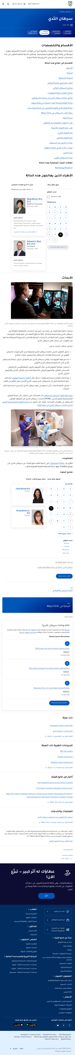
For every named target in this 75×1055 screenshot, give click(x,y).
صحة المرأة (68, 118)
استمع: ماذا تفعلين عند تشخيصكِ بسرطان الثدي (55, 817)
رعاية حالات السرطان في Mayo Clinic (57, 113)
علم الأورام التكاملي (64, 138)
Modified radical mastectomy (62, 762)
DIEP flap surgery (66, 751)
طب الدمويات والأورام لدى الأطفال (58, 123)
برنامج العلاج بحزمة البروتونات (60, 93)
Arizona (66, 543)
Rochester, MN (56, 197)
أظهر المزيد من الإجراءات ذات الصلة (60, 768)
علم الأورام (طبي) (65, 133)
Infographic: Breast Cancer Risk (61, 726)
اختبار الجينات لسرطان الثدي (63, 731)
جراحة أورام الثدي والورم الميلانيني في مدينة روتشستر (50, 108)
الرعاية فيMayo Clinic (33, 32)
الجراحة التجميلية (66, 78)
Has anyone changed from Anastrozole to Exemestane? (49, 668)
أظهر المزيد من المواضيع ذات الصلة (60, 736)
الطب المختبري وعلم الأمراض (60, 83)
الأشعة (69, 68)
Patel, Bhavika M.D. (22, 489)
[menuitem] (67, 32)
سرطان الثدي (60, 19)
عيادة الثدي (68, 153)
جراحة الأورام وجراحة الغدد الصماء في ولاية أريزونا (52, 103)
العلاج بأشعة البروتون (21, 378)
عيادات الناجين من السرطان (61, 143)
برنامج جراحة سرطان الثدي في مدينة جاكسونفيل (52, 98)
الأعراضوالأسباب (67, 32)
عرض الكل (65, 553)
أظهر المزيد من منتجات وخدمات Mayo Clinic (57, 822)
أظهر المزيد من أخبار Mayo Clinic (61, 802)
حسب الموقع (52, 192)
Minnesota (65, 550)
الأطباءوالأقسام (44, 32)
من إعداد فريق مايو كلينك (64, 562)
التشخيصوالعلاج (56, 32)
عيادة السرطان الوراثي (63, 158)
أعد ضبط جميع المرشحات (58, 247)
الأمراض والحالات (64, 12)
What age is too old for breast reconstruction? (52, 649)
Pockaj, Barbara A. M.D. (23, 512)
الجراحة (70, 73)
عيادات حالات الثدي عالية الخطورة (58, 148)
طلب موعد (65, 25)
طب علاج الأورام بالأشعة (62, 128)
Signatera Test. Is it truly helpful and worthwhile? (51, 688)
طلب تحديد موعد (64, 576)
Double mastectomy (65, 757)
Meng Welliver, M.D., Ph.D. (35, 200)
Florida (66, 547)
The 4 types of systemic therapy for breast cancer (54, 788)
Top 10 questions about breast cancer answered (55, 783)
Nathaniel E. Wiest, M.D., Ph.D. (34, 243)
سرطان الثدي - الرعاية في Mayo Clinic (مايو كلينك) (55, 567)
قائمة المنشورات (56, 463)
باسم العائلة (51, 202)
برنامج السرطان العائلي (63, 88)
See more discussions (59, 703)
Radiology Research (64, 168)
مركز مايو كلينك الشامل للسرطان (58, 396)
